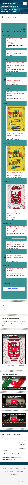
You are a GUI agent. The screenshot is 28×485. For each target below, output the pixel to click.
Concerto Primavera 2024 (15, 244)
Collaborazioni (19, 471)
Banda (17, 468)
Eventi (11, 471)
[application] (14, 383)
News (6, 471)
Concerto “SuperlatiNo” (15, 136)
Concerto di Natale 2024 (15, 258)
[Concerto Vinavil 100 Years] (16, 196)
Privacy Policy (14, 479)
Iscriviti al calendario (13, 289)
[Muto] (22, 388)
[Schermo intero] (24, 388)
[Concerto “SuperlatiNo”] (16, 118)
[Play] (3, 388)
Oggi (14, 283)
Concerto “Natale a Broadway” (13, 230)
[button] (25, 3)
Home (4, 468)
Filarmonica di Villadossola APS (9, 5)
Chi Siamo (11, 468)
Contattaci (14, 474)
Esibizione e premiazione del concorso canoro (15, 272)
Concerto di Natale (13, 80)
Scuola (23, 468)
